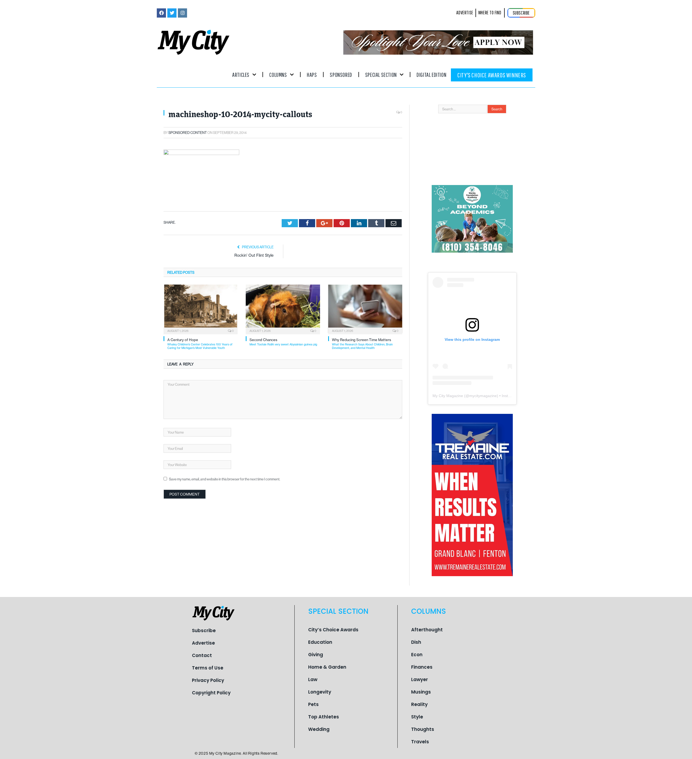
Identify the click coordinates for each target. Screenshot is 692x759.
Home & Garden (327, 667)
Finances (421, 667)
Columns (278, 74)
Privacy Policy (208, 680)
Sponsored (341, 74)
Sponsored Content (187, 132)
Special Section (381, 74)
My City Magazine (447, 396)
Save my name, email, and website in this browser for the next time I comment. (224, 479)
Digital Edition (431, 74)
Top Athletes (323, 717)
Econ (416, 654)
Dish (416, 642)
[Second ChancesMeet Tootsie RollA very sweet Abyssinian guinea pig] (283, 309)
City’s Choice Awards (333, 629)
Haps (312, 74)
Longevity (319, 692)
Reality (419, 704)
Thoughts (422, 729)
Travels (420, 741)
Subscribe (204, 630)
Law (312, 679)
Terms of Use (207, 668)
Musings (421, 692)
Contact (202, 655)
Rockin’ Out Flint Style (254, 255)
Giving (315, 654)
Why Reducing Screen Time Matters (362, 344)
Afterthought (427, 629)
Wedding (319, 729)
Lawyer (419, 679)
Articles (240, 74)
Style (417, 717)
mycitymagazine (483, 396)
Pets (313, 704)
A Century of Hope (199, 344)
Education (320, 642)
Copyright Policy (211, 692)
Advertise (203, 643)
